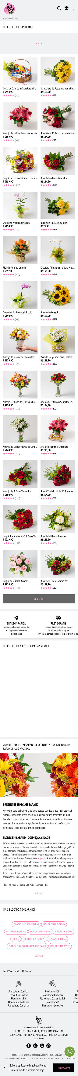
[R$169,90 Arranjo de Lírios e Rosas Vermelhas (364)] (20, 116)
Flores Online (8, 18)
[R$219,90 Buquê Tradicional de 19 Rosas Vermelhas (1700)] (20, 519)
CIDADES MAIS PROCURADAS (26, 924)
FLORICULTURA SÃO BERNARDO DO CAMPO (27, 946)
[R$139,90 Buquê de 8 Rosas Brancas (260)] (58, 519)
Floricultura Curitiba (18, 991)
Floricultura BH (18, 998)
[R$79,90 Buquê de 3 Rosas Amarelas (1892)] (58, 206)
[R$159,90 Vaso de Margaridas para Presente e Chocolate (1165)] (58, 340)
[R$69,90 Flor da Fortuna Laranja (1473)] (20, 250)
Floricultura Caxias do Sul (52, 998)
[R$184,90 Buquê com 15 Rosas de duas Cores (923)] (58, 116)
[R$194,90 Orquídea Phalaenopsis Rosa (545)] (20, 206)
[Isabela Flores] (39, 1020)
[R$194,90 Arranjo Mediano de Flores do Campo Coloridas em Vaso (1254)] (20, 384)
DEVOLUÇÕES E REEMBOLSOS (45, 1031)
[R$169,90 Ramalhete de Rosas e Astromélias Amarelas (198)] (58, 71)
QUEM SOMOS (16, 1034)
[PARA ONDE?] (59, 9)
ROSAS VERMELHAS (57, 939)
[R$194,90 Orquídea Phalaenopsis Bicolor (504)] (20, 295)
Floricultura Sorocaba (52, 1005)
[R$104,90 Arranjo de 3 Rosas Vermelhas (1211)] (20, 474)
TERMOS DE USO (22, 1031)
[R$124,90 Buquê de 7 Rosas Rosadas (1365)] (20, 564)
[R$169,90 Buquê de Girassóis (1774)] (58, 295)
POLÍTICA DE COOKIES (59, 1034)
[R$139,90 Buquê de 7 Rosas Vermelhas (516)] (58, 564)
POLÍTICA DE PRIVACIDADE (35, 1034)
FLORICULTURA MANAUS (33, 939)
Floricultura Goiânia (18, 995)
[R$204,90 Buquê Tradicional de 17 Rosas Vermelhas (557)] (58, 474)
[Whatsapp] (48, 1047)
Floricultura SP (52, 991)
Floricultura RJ (52, 1002)
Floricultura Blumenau (52, 995)
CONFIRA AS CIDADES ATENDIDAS (39, 1027)
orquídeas (42, 858)
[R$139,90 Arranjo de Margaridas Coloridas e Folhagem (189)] (20, 340)
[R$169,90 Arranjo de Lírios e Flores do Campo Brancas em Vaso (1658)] (20, 429)
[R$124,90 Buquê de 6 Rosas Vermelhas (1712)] (58, 161)
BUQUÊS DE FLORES (63, 931)
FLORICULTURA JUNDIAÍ (40, 931)
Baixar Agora (64, 1068)
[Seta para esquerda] (3, 995)
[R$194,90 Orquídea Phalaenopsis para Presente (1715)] (58, 250)
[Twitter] (42, 1046)
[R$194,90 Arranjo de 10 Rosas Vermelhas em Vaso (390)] (58, 384)
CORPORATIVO (39, 1038)
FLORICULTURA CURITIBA (54, 924)
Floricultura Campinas (18, 1005)
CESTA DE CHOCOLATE (16, 931)
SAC (61, 1031)
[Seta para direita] (75, 995)
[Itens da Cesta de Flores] (66, 9)
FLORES (15, 939)
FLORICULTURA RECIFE (60, 946)
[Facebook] (28, 1047)
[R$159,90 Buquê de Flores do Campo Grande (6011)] (20, 161)
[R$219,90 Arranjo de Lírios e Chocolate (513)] (58, 429)
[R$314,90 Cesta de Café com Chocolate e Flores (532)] (20, 71)
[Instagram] (35, 1047)
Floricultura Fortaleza (18, 1002)
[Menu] (73, 9)
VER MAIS (39, 599)
